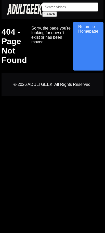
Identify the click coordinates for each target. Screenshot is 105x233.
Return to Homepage (88, 28)
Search (49, 14)
